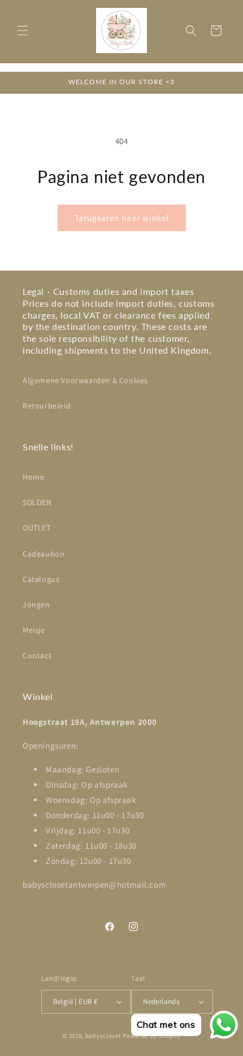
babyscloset (103, 1036)
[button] (22, 30)
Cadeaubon (43, 554)
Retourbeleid (47, 406)
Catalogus (41, 579)
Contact (37, 655)
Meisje (34, 630)
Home (33, 477)
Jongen (36, 604)
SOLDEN (37, 502)
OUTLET (37, 528)
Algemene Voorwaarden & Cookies (85, 380)
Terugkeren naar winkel (122, 217)
